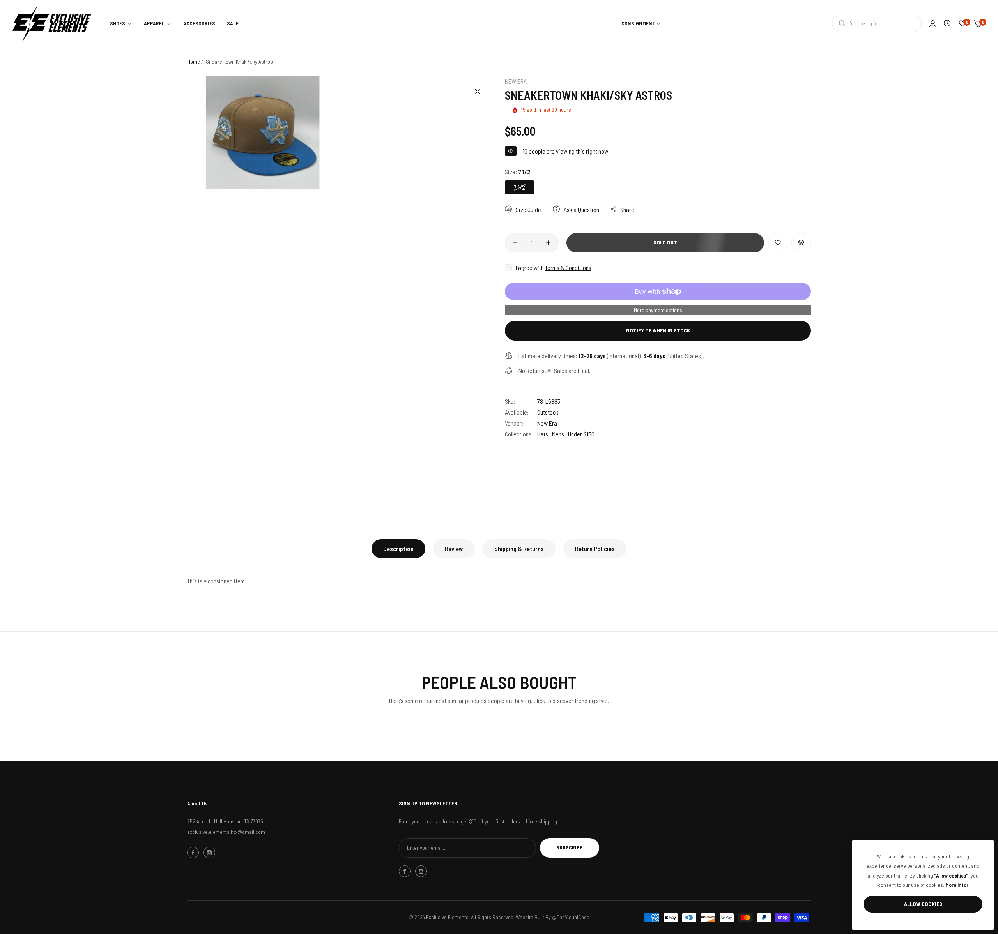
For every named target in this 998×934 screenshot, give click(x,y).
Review (454, 548)
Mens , (559, 434)
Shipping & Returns (519, 548)
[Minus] (515, 242)
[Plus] (548, 242)
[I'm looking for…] (840, 23)
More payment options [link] (658, 310)
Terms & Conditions (568, 267)
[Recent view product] (947, 23)
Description (398, 548)
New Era (516, 81)
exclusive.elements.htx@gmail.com (226, 831)
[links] (194, 852)
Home (193, 61)
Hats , (544, 434)
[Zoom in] (477, 91)
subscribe (569, 847)
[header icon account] (932, 23)
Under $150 (581, 434)
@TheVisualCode (570, 917)
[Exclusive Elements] (52, 23)
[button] (777, 242)
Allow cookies (923, 903)
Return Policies (595, 548)
